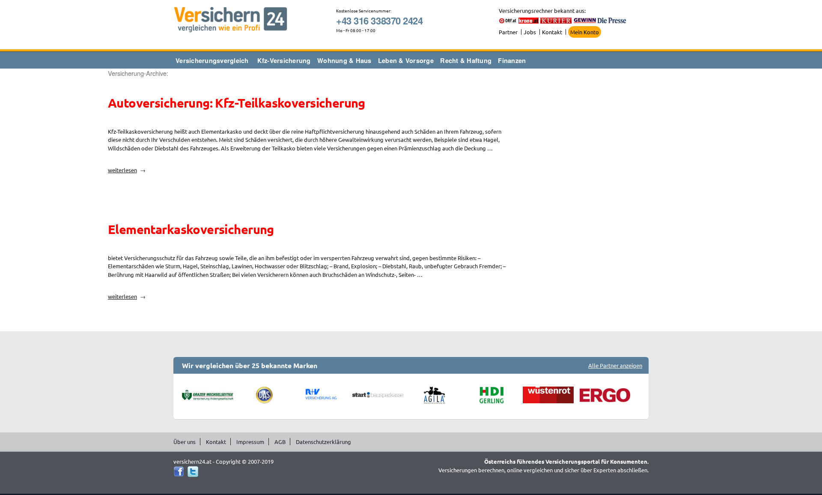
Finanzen (512, 60)
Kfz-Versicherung (284, 60)
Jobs (530, 32)
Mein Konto (584, 32)
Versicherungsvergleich (212, 60)
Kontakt (552, 32)
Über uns (184, 441)
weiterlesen (127, 170)
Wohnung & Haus (344, 60)
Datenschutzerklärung (323, 441)
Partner (508, 32)
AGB (280, 441)
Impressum (250, 441)
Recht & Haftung (465, 60)
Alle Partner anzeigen (615, 365)
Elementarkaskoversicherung (191, 229)
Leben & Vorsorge (406, 60)
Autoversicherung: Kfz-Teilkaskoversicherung (236, 103)
